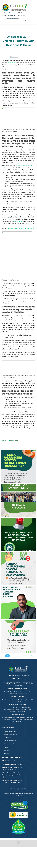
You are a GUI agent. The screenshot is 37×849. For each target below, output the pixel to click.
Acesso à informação (8, 16)
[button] (18, 842)
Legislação (19, 13)
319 (31, 655)
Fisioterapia (21, 16)
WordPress (11, 63)
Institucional (6, 13)
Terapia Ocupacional (13, 18)
